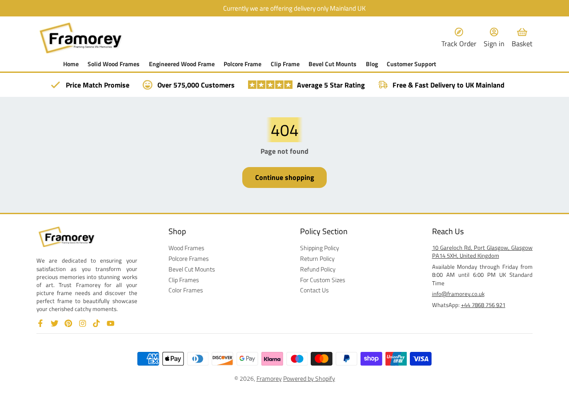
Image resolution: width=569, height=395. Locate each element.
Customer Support (411, 64)
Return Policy (317, 258)
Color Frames (185, 290)
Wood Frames (186, 247)
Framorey (269, 378)
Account (494, 38)
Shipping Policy (319, 247)
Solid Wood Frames (114, 64)
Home (71, 64)
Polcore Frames (188, 258)
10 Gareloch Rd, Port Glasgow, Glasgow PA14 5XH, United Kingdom (482, 251)
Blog (372, 64)
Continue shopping (284, 177)
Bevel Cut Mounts (333, 64)
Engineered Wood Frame (182, 64)
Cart (522, 38)
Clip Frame (285, 64)
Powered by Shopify (309, 378)
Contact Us (314, 290)
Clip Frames (183, 279)
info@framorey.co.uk (458, 293)
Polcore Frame (242, 64)
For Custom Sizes (322, 279)
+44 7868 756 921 (483, 304)
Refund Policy (318, 269)
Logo (80, 38)
